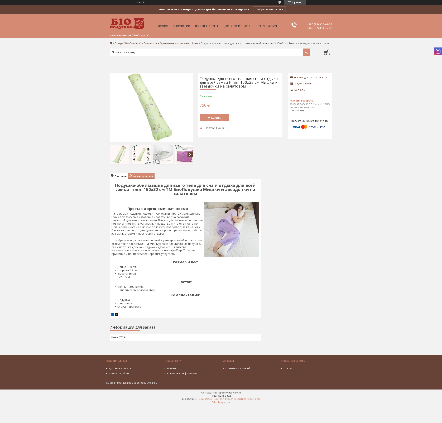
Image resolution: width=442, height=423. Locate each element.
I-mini (195, 43)
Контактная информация (182, 373)
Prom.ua (237, 392)
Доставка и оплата (237, 26)
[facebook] (112, 314)
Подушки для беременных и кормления (167, 43)
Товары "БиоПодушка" (127, 43)
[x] (116, 314)
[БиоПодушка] (127, 23)
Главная (162, 26)
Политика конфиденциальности (243, 398)
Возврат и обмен (267, 26)
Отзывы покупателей (238, 368)
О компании (181, 26)
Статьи (288, 368)
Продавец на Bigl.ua (221, 395)
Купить (216, 118)
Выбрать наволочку (269, 9)
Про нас (171, 368)
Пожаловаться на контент (211, 398)
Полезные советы (207, 26)
